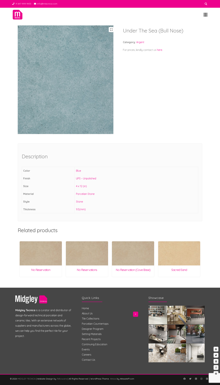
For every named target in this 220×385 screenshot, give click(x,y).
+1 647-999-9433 (23, 3)
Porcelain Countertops (95, 323)
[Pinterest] (207, 378)
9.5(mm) (81, 209)
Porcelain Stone (85, 193)
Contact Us (88, 359)
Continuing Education (94, 344)
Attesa (113, 378)
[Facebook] (184, 378)
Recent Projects (91, 339)
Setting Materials (92, 334)
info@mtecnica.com (47, 3)
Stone (79, 201)
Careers (86, 354)
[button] (111, 29)
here (159, 49)
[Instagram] (201, 378)
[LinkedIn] (196, 378)
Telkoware (62, 378)
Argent (140, 42)
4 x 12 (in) (81, 186)
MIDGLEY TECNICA (26, 378)
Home (85, 308)
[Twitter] (190, 378)
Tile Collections (90, 318)
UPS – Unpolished (86, 178)
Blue (78, 170)
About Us (87, 313)
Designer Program (92, 328)
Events (86, 349)
